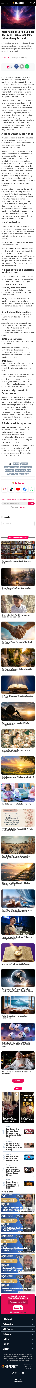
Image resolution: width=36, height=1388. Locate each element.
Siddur (6, 1348)
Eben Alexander (20, 470)
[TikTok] (34, 3)
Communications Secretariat (28, 1365)
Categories (8, 1324)
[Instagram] (30, 3)
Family (6, 1343)
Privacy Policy (22, 507)
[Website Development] (18, 1380)
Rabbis (6, 1338)
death (29, 470)
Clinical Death (23, 474)
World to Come (13, 474)
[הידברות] (18, 3)
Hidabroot (7, 1319)
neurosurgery (9, 470)
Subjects (7, 1333)
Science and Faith (26, 467)
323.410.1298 (28, 1368)
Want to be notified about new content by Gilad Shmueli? (18, 500)
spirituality (24, 464)
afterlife (16, 464)
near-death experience (11, 467)
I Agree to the (19, 507)
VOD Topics (8, 1329)
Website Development (18, 1381)
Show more (18, 1081)
